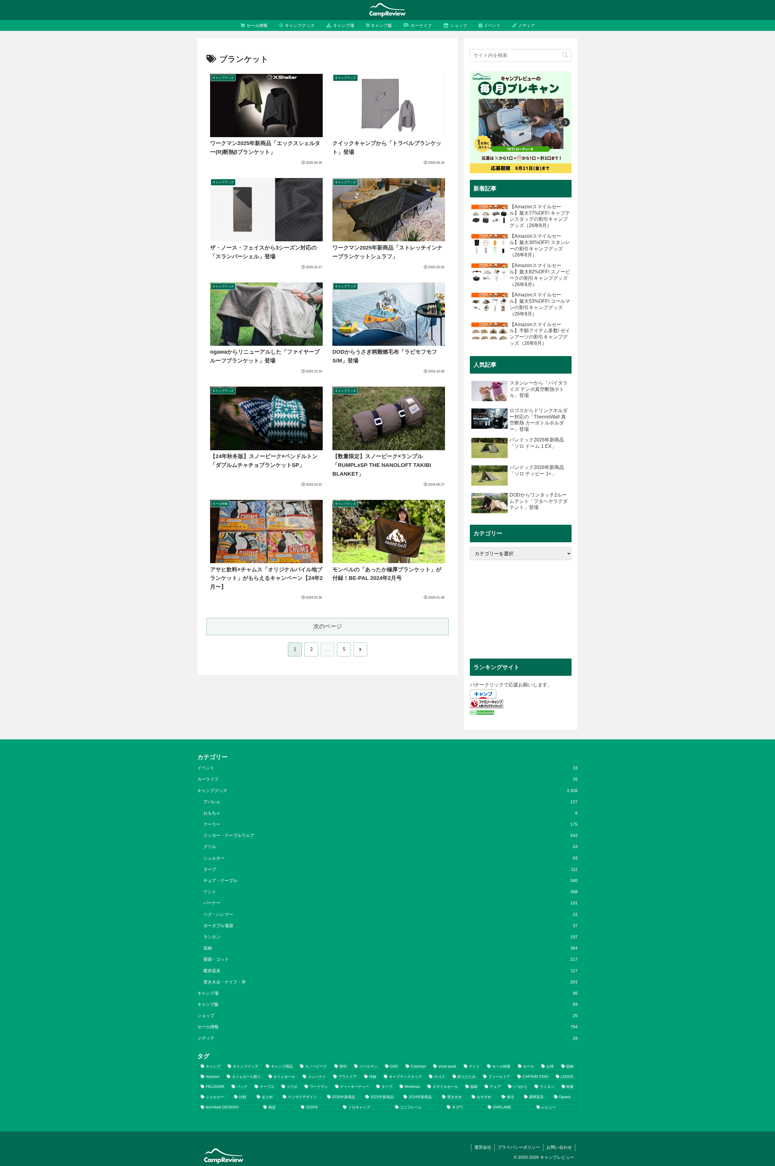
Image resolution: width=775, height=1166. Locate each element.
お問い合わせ (559, 1147)
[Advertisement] (521, 609)
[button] (565, 55)
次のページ (327, 626)
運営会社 (482, 1147)
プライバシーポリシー (519, 1147)
